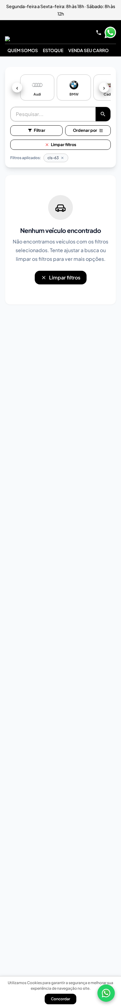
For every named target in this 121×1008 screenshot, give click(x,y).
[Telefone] (99, 32)
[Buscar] (103, 114)
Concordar (60, 999)
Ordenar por (85, 130)
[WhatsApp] (106, 993)
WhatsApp (110, 32)
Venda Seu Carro (88, 50)
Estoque (53, 50)
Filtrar (39, 130)
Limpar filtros (63, 144)
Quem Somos (22, 50)
